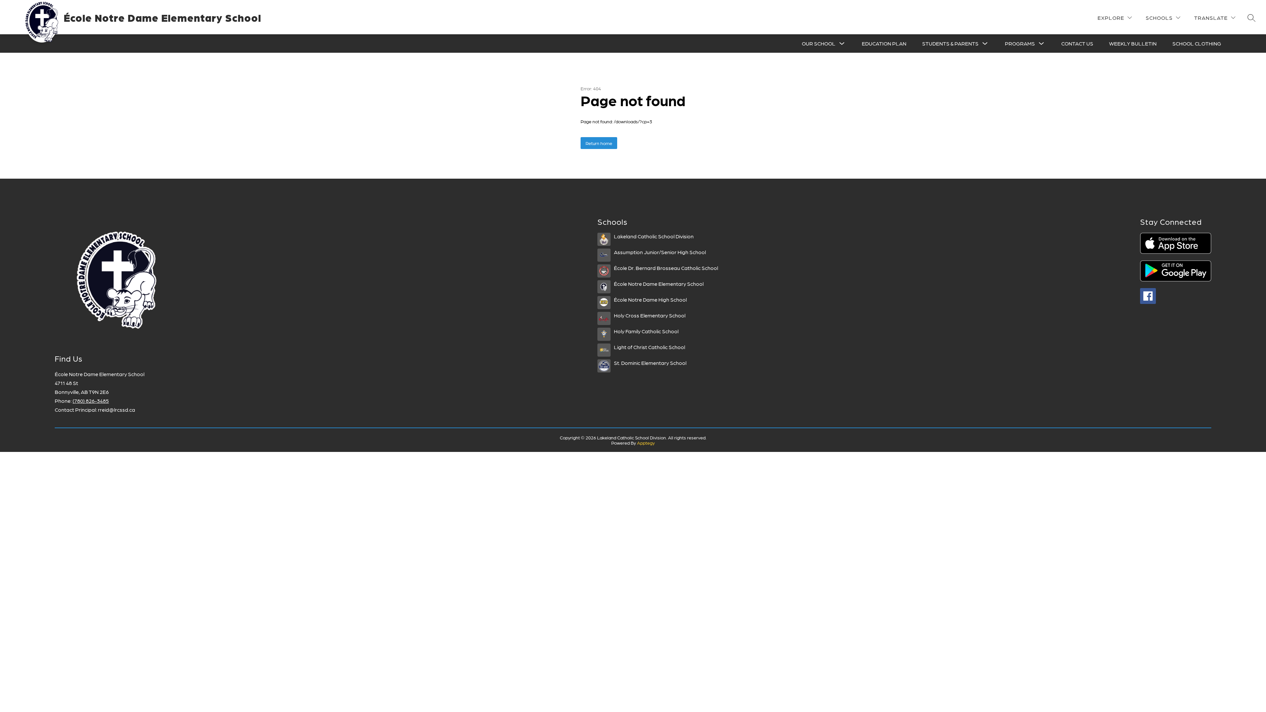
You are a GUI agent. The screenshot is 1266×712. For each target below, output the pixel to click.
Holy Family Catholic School (646, 331)
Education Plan (884, 43)
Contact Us (1077, 43)
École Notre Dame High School (650, 299)
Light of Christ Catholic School (649, 347)
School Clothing (1196, 43)
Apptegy (646, 442)
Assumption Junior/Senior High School (660, 252)
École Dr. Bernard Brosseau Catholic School (666, 268)
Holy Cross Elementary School (649, 315)
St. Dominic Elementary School (650, 363)
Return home (599, 143)
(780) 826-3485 (91, 401)
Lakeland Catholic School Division (654, 236)
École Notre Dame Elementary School (659, 284)
